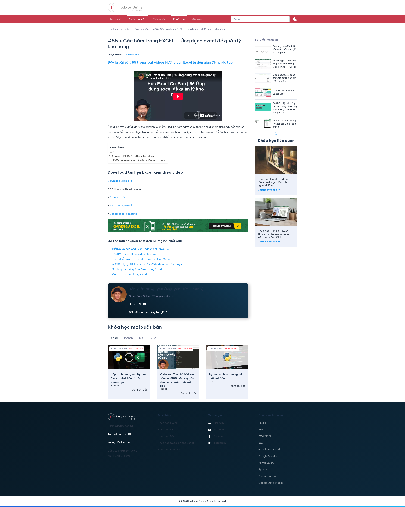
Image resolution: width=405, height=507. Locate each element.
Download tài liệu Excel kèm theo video (132, 156)
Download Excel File (120, 180)
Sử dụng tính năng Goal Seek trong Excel (137, 269)
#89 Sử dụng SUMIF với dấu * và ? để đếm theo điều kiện (147, 264)
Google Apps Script (270, 449)
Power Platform (267, 476)
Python (262, 469)
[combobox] (260, 19)
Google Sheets (267, 456)
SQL (261, 442)
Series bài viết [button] (137, 19)
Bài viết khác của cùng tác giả (146, 312)
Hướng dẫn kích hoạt (120, 442)
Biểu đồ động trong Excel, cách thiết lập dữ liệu (141, 248)
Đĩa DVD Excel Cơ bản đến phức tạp (134, 254)
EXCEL (262, 422)
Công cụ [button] (197, 19)
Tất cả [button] (113, 338)
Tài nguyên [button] (159, 19)
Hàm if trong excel (121, 205)
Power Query (266, 462)
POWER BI (264, 436)
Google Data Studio (270, 482)
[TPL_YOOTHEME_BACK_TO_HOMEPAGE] (128, 7)
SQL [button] (141, 338)
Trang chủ (115, 19)
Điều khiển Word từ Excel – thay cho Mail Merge (141, 259)
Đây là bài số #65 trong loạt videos (136, 62)
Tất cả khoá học (119, 434)
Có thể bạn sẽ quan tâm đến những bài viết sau (140, 160)
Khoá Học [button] (179, 19)
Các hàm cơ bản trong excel (129, 274)
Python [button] (128, 338)
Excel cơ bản (132, 54)
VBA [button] (153, 338)
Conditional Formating (123, 213)
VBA (261, 429)
